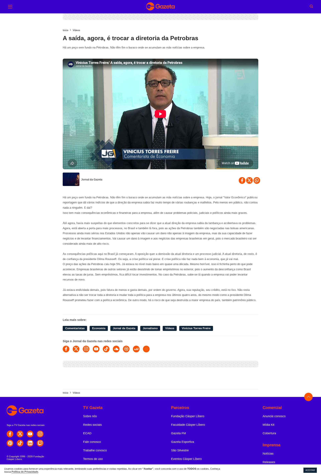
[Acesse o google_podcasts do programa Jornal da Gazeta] (146, 349)
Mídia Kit (268, 424)
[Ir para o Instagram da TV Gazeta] (40, 434)
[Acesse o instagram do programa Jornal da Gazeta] (86, 349)
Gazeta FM (178, 433)
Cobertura (269, 433)
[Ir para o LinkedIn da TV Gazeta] (30, 443)
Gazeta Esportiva (182, 441)
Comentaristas (75, 328)
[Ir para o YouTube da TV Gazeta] (30, 434)
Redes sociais (92, 424)
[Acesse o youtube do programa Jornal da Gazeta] (96, 349)
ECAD (87, 433)
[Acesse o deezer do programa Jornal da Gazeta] (136, 349)
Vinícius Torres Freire (196, 328)
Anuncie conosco (274, 416)
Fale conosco (92, 441)
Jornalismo (150, 328)
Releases (269, 462)
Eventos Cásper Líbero (186, 459)
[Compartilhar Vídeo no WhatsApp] (256, 180)
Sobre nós (90, 416)
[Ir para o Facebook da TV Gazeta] (10, 434)
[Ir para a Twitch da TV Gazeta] (40, 443)
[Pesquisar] (311, 7)
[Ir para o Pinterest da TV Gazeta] (10, 443)
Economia (98, 328)
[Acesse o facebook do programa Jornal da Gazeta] (66, 349)
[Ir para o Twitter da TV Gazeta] (20, 434)
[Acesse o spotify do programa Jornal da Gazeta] (126, 349)
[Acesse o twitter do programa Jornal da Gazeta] (76, 349)
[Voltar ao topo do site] (308, 397)
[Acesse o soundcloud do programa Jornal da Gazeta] (116, 349)
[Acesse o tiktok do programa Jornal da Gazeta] (106, 349)
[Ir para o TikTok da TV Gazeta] (20, 443)
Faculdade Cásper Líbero (188, 424)
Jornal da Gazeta (91, 179)
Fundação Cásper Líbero (187, 416)
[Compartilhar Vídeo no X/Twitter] (249, 180)
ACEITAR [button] (310, 470)
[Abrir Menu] (10, 6)
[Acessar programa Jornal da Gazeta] (71, 180)
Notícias (268, 453)
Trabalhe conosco (95, 450)
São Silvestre (180, 450)
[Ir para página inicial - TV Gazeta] (160, 6)
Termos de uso (93, 459)
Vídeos (169, 328)
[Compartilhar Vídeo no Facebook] (242, 180)
